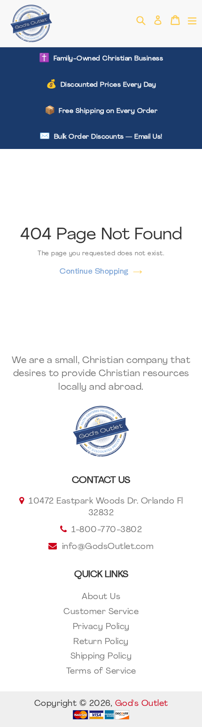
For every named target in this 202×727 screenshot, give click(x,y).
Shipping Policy (101, 657)
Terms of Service (101, 672)
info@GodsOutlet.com (108, 547)
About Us (101, 597)
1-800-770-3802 (106, 530)
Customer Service (101, 612)
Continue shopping (94, 271)
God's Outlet (141, 704)
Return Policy (101, 642)
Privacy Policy (101, 627)
